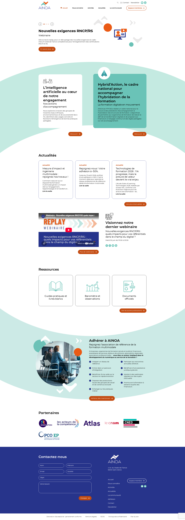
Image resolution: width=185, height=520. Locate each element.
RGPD (102, 516)
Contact (126, 2)
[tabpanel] (92, 40)
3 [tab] (48, 24)
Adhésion (111, 499)
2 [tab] (46, 24)
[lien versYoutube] (142, 2)
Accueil (65, 8)
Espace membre (135, 481)
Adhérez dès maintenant (100, 398)
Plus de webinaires (87, 252)
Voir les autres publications (131, 310)
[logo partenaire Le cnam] (112, 423)
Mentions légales (91, 516)
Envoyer (84, 498)
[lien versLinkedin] (145, 2)
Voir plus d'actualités (134, 204)
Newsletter (135, 2)
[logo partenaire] (68, 423)
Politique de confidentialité (117, 516)
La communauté (116, 8)
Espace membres (135, 8)
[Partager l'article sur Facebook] (107, 245)
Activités (91, 8)
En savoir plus (45, 49)
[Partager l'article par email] (113, 245)
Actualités (101, 8)
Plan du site (134, 516)
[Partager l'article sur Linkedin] (116, 245)
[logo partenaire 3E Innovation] (45, 423)
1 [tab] (44, 24)
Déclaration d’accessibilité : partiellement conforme (64, 516)
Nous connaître (77, 8)
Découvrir (74, 134)
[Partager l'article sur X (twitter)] (110, 245)
